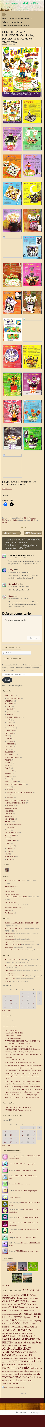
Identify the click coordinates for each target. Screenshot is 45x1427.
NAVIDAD (8, 816)
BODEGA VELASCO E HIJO (20, 18)
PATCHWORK (9, 819)
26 (5, 1007)
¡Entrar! (7, 680)
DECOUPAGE (9, 746)
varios (16, 1380)
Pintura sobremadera (14, 824)
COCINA (27, 518)
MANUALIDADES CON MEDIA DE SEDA (17, 1333)
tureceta (7, 905)
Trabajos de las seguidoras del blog (15, 25)
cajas (9, 787)
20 (11, 1004)
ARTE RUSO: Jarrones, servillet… (27, 1170)
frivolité (10, 709)
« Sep (4, 1010)
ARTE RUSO (9, 701)
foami (5, 1320)
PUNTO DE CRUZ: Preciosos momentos (18, 1110)
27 (11, 1007)
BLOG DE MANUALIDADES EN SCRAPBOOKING (22, 923)
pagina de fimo (10, 942)
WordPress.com (10, 913)
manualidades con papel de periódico (19, 792)
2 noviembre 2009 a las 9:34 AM (19, 587)
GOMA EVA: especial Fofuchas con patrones (20, 1062)
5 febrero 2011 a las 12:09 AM (18, 558)
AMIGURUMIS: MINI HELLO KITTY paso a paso (21, 1094)
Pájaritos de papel (11, 1030)
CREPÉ (7, 736)
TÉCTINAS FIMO (11, 1377)
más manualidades (11, 902)
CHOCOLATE (7, 1304)
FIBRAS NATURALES (12, 757)
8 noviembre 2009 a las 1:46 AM (19, 572)
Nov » (9, 1010)
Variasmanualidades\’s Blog (14, 907)
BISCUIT (36, 1295)
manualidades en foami (28, 1342)
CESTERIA (31, 1301)
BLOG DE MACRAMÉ (12, 960)
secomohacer (9, 947)
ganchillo (9, 1324)
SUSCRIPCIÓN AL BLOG (12, 659)
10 (34, 996)
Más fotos (5, 1285)
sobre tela (10, 827)
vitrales (9, 859)
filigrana (10, 789)
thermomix (11, 728)
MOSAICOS (9, 811)
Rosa (10, 596)
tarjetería (10, 797)
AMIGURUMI (7, 1295)
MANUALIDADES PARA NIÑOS (15, 1345)
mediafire (18, 1355)
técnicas (27, 1376)
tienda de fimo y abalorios (13, 950)
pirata (12, 44)
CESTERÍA (11, 744)
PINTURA (8, 822)
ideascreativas (9, 889)
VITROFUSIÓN (10, 856)
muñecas (35, 1358)
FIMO (7, 765)
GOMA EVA (9, 771)
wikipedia (8, 910)
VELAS (7, 854)
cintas (9, 706)
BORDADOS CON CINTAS (28, 1298)
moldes (18, 1358)
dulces (33, 518)
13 (11, 1000)
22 (22, 1004)
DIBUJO (7, 749)
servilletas (10, 795)
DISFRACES (28, 1311)
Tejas (9, 830)
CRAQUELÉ (9, 733)
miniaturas (24, 1355)
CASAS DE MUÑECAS (12, 717)
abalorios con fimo (13, 698)
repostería (13, 520)
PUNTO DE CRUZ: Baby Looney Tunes (18, 1107)
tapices (9, 851)
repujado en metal (27, 1370)
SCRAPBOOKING (11, 840)
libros (21, 1327)
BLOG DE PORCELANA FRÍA (15, 881)
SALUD (7, 838)
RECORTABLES (10, 835)
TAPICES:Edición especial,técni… (26, 1164)
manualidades (9, 891)
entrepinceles (9, 934)
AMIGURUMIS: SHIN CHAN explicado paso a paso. (22, 1097)
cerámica (10, 741)
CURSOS (8, 738)
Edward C (12, 1184)
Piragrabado (11, 805)
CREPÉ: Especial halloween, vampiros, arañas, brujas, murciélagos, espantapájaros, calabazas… (33, 533)
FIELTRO (8, 760)
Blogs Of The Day (11, 886)
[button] (22, 72)
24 (34, 1004)
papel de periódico (7, 1362)
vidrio (29, 1380)
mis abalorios (9, 939)
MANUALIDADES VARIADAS (15, 803)
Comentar (34, 638)
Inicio (4, 18)
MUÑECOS (9, 814)
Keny (10, 569)
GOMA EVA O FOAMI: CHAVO (15, 1060)
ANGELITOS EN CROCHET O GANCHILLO (20, 1046)
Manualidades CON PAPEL (14, 1033)
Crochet (10, 848)
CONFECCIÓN (10, 730)
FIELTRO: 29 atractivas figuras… (26, 1237)
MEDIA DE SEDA (11, 808)
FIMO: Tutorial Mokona (13, 1038)
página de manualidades (13, 944)
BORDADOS (9, 704)
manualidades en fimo (12, 894)
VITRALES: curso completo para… (27, 1190)
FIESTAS (5, 520)
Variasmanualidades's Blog (22, 3)
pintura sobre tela (11, 1364)
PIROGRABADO (26, 1365)
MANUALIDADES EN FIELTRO (15, 800)
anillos (17, 1295)
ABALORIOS (9, 695)
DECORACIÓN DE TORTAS (29, 1308)
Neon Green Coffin (15, 1223)
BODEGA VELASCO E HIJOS (15, 928)
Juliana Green (14, 1197)
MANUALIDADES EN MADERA (16, 897)
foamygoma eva (24, 1321)
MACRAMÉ (9, 776)
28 (16, 1007)
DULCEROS (9, 752)
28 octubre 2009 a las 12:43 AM (18, 598)
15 (22, 1000)
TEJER (7, 843)
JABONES (8, 773)
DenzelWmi (13, 584)
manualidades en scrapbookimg (15, 976)
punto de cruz (11, 712)
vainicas (10, 714)
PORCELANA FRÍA (11, 832)
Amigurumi (11, 846)
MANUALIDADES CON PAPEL (15, 784)
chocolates (16, 1304)
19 (5, 1004)
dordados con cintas (13, 1314)
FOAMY (7, 768)
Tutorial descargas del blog (12, 22)
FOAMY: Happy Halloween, (12, 533)
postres (33, 1367)
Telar (9, 779)
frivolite (32, 1320)
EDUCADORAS (10, 754)
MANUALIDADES (11, 781)
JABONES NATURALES (11, 1327)
